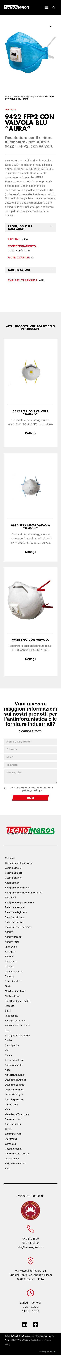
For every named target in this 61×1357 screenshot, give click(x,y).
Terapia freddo (12, 1158)
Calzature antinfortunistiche (18, 863)
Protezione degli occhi (16, 912)
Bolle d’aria (10, 961)
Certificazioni (19, 269)
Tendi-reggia (11, 1016)
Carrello (9, 966)
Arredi (8, 1070)
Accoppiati (10, 951)
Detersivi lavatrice (14, 1090)
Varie (7, 1050)
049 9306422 (30, 1242)
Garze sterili (11, 1144)
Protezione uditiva (14, 922)
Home (8, 96)
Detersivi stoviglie (14, 1094)
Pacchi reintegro (13, 1149)
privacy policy (31, 790)
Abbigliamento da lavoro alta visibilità (24, 892)
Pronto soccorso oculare (17, 1153)
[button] (53, 7)
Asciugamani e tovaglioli (17, 1035)
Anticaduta (10, 897)
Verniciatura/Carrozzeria (17, 1025)
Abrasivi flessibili (13, 937)
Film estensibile (13, 981)
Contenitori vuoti (13, 1134)
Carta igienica (12, 1045)
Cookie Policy (36, 1340)
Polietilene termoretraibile (18, 1001)
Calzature (10, 858)
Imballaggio (11, 947)
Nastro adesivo (12, 996)
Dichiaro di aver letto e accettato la (32, 789)
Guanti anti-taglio (13, 873)
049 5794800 (30, 1238)
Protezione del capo (15, 917)
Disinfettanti (11, 1139)
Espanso (9, 976)
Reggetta (9, 1006)
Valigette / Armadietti (15, 1163)
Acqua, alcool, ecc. (14, 1060)
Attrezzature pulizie (14, 1075)
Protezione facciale (14, 907)
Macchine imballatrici (15, 991)
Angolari (9, 956)
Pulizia (8, 1055)
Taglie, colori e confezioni (20, 227)
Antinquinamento (13, 1065)
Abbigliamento (12, 883)
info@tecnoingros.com (30, 1247)
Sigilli (8, 1011)
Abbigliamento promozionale (19, 902)
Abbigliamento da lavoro (17, 888)
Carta (7, 1030)
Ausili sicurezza (13, 1124)
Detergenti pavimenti (15, 1080)
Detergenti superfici (15, 1085)
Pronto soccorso (13, 1119)
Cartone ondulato (13, 971)
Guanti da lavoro (13, 868)
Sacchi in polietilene (15, 1020)
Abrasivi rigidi (12, 942)
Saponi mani (11, 1104)
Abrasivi (9, 932)
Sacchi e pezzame (14, 1099)
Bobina (8, 1040)
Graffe (8, 986)
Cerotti (8, 1129)
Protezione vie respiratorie (28, 96)
